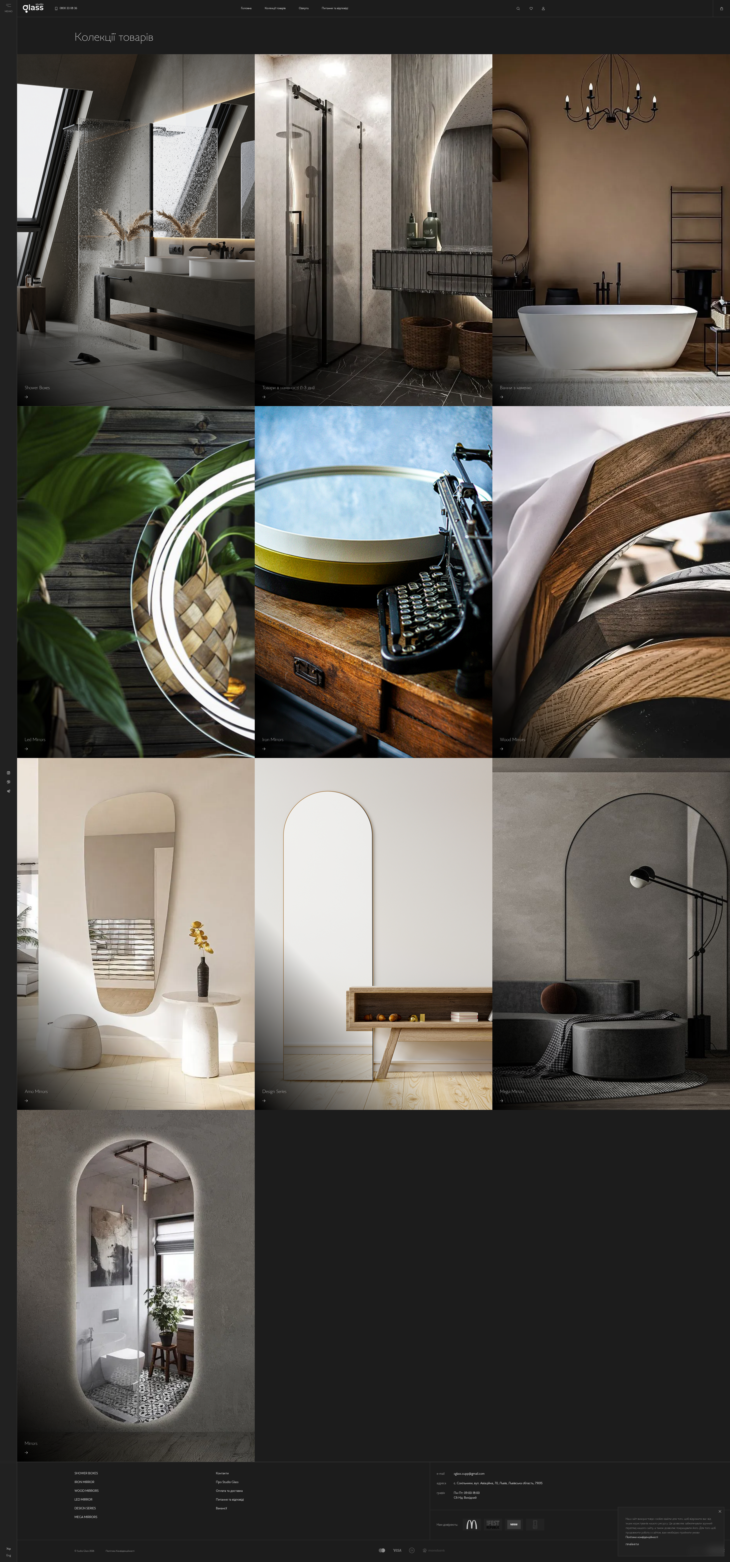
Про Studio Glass (227, 1482)
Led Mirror (83, 1500)
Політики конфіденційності (642, 1537)
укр (8, 1548)
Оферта (304, 8)
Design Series (85, 1508)
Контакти (222, 1473)
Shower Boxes (86, 1473)
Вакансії (221, 1508)
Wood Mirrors (87, 1491)
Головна (246, 8)
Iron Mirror (84, 1482)
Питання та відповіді (335, 8)
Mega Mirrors (86, 1517)
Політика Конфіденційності (120, 1551)
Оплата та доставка (229, 1491)
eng (8, 1555)
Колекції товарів (275, 8)
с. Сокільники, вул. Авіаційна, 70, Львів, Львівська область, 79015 (498, 1483)
